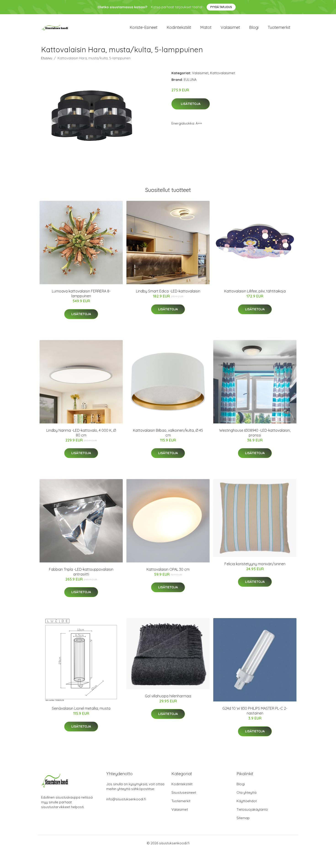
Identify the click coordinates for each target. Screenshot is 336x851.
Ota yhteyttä (246, 792)
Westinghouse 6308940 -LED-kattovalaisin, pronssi (255, 432)
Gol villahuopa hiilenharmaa (168, 696)
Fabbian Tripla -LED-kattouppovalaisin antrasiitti (81, 571)
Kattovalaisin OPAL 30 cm (168, 569)
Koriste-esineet (143, 27)
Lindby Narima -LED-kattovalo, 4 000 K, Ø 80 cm (81, 432)
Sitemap (243, 818)
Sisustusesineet (183, 792)
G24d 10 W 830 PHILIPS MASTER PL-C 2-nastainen (254, 710)
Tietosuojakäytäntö (252, 809)
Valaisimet (230, 27)
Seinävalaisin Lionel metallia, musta (81, 708)
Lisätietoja (190, 104)
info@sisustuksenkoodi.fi (126, 799)
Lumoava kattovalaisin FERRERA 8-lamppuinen (81, 293)
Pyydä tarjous (221, 7)
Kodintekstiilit (179, 27)
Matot (205, 27)
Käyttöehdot (247, 801)
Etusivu (46, 58)
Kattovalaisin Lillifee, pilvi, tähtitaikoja (255, 291)
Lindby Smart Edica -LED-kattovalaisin (168, 291)
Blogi (254, 27)
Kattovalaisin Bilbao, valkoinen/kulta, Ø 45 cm (168, 432)
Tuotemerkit (279, 27)
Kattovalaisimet (222, 73)
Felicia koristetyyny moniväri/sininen (254, 564)
